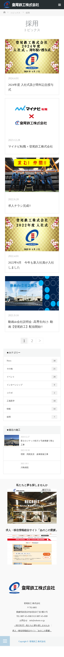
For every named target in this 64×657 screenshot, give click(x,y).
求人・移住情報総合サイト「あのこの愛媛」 (32, 631)
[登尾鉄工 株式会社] (22, 4)
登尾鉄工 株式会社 (37, 641)
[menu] (59, 4)
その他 (31, 369)
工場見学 (31, 401)
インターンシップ (31, 385)
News (31, 361)
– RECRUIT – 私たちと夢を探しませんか (32, 625)
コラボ (31, 393)
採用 (31, 417)
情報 (31, 409)
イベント (31, 377)
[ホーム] (4, 12)
